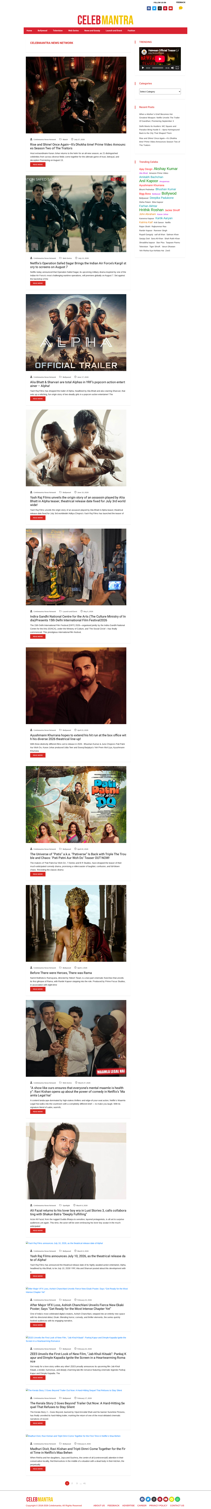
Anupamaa (164, 181)
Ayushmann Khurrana (151, 185)
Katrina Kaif (146, 222)
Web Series (73, 30)
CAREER (142, 1505)
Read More (38, 164)
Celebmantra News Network (44, 140)
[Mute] (172, 67)
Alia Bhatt (143, 173)
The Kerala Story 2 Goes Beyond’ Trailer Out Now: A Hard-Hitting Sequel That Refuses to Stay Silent (77, 1405)
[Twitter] (154, 8)
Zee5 (167, 250)
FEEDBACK (114, 1505)
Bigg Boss (145, 193)
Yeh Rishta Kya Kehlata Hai (151, 250)
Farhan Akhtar (148, 206)
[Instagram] (160, 8)
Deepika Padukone (162, 197)
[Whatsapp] (177, 1499)
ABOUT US (99, 1505)
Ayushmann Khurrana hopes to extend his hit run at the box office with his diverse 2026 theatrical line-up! (78, 737)
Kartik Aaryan (164, 218)
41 (84, 1483)
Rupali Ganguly (146, 234)
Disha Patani (145, 202)
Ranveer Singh (160, 230)
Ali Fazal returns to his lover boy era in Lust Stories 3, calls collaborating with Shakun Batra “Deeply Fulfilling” (78, 1212)
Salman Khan (173, 234)
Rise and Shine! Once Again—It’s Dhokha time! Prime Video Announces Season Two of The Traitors (78, 146)
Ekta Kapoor (157, 202)
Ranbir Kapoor (145, 230)
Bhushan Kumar (166, 189)
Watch (65, 140)
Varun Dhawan (168, 246)
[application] (160, 59)
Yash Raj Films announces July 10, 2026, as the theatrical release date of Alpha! (77, 1258)
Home (29, 30)
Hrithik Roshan (151, 209)
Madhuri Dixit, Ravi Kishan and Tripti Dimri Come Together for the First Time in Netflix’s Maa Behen (77, 1451)
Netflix (168, 222)
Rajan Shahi (144, 226)
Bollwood (156, 194)
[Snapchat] (171, 1499)
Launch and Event (114, 30)
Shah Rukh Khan (172, 238)
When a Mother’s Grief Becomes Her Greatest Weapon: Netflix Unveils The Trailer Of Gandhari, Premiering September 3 (159, 117)
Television (58, 30)
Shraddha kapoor (147, 242)
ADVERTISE (128, 1505)
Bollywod (169, 193)
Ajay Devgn (145, 169)
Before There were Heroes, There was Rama (61, 973)
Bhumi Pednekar (146, 189)
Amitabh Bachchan (151, 177)
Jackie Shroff (172, 210)
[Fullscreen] (177, 67)
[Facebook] (149, 8)
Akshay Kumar (166, 168)
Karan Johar (162, 214)
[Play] (143, 67)
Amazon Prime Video (158, 173)
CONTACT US (177, 1505)
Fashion (131, 30)
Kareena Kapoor (146, 218)
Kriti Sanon (159, 222)
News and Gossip (92, 30)
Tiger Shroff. (155, 246)
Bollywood (42, 30)
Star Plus (160, 242)
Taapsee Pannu (173, 242)
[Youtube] (171, 8)
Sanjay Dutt (144, 238)
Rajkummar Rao (159, 226)
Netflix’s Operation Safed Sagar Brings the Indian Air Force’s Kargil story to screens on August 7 (78, 265)
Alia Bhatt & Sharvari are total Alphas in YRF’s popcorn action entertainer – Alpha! (77, 384)
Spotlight (66, 1206)
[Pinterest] (165, 8)
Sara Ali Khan (157, 238)
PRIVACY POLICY (158, 1505)
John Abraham (147, 214)
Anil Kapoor (148, 180)
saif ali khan (159, 234)
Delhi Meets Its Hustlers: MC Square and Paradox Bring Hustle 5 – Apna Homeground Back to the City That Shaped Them (159, 129)
